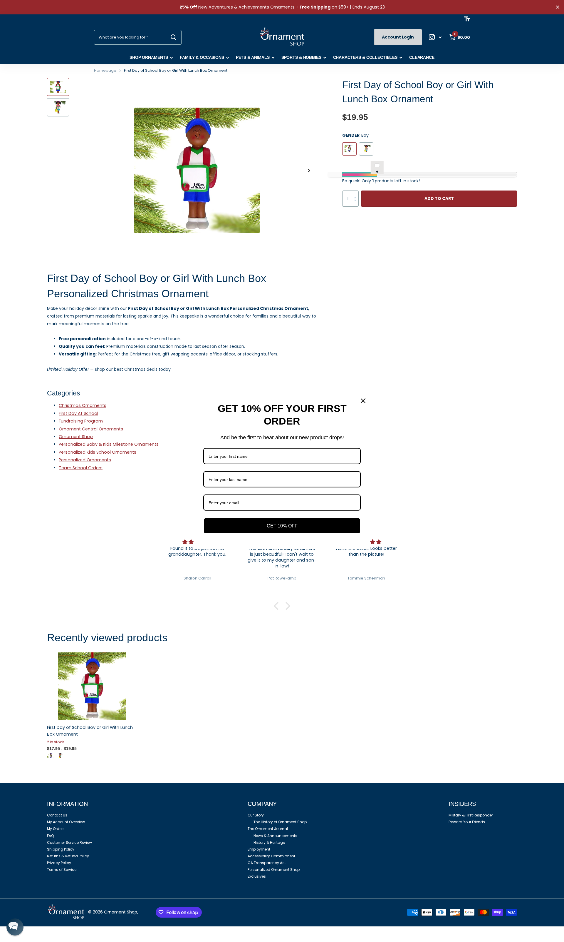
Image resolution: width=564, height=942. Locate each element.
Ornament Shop (76, 437)
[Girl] (60, 755)
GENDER (355, 135)
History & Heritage (269, 842)
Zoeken (173, 37)
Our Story (256, 815)
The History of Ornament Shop (280, 821)
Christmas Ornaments (82, 405)
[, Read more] (435, 37)
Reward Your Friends (467, 821)
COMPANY (262, 804)
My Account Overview (66, 821)
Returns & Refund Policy (68, 856)
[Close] (363, 401)
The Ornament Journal (268, 828)
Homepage (105, 70)
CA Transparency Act (267, 862)
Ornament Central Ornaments (91, 429)
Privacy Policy (59, 862)
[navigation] (58, 87)
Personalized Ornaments (85, 460)
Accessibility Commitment (271, 856)
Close (557, 7)
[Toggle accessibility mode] (467, 18)
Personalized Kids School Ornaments (97, 452)
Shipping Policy (60, 849)
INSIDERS (462, 804)
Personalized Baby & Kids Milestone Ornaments (109, 444)
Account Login (398, 37)
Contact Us (57, 815)
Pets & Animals (253, 57)
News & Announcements (275, 835)
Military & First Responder (471, 815)
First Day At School (78, 413)
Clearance (421, 57)
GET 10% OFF (282, 525)
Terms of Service (61, 869)
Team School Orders (81, 468)
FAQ (50, 835)
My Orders (56, 828)
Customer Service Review (69, 842)
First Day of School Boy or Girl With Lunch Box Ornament (90, 730)
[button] (309, 170)
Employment (259, 849)
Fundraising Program (81, 421)
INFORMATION (67, 804)
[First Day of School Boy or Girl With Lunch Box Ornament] (92, 686)
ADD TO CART (439, 198)
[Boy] (50, 755)
